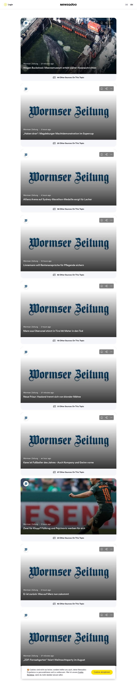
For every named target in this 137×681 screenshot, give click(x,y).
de (126, 4)
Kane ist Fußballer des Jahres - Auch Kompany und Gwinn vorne (58, 462)
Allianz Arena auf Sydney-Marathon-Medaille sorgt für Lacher (57, 199)
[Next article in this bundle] (111, 46)
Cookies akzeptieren (102, 672)
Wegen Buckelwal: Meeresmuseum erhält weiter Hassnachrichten (59, 67)
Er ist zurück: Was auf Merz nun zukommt (46, 594)
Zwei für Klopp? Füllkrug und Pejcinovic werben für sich (54, 528)
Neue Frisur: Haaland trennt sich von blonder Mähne (52, 396)
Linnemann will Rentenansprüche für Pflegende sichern (53, 265)
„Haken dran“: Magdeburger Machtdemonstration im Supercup (58, 133)
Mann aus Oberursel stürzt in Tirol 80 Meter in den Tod (53, 330)
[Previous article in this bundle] (26, 46)
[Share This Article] (106, 22)
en (131, 4)
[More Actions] (111, 22)
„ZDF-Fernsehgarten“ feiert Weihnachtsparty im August (54, 659)
